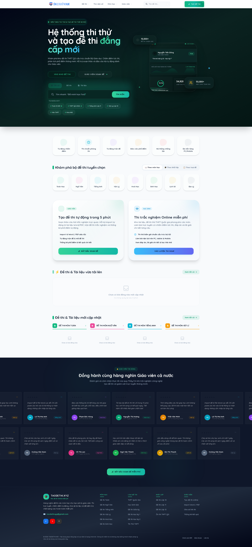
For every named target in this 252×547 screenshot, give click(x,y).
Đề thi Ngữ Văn (106, 505)
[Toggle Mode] (180, 4)
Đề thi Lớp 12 (161, 509)
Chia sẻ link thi (190, 509)
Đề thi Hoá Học (106, 519)
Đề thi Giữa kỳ (134, 509)
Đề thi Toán (104, 500)
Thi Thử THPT (133, 524)
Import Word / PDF (192, 505)
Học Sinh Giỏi (133, 505)
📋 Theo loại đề (189, 167)
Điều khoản (198, 538)
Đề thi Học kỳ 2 (134, 519)
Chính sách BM (187, 538)
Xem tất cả (189, 272)
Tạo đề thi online (191, 500)
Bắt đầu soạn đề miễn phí (128, 472)
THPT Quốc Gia (134, 500)
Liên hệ (206, 538)
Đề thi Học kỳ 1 (134, 514)
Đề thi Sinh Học (106, 524)
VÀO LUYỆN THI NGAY (164, 251)
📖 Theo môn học (152, 167)
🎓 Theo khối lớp (171, 167)
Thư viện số (98, 4)
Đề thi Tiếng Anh (107, 509)
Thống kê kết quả (191, 514)
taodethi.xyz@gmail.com (57, 514)
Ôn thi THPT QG (162, 514)
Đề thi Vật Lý (105, 514)
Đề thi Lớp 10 (161, 500)
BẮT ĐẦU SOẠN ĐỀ (89, 251)
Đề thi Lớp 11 (161, 505)
